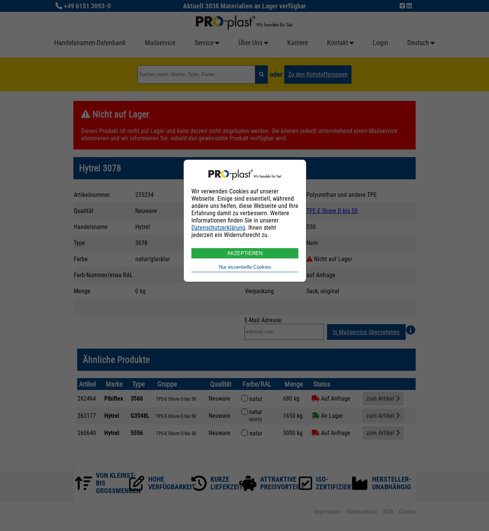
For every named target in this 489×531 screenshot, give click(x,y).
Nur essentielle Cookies (245, 267)
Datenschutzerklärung (218, 227)
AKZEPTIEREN (244, 253)
